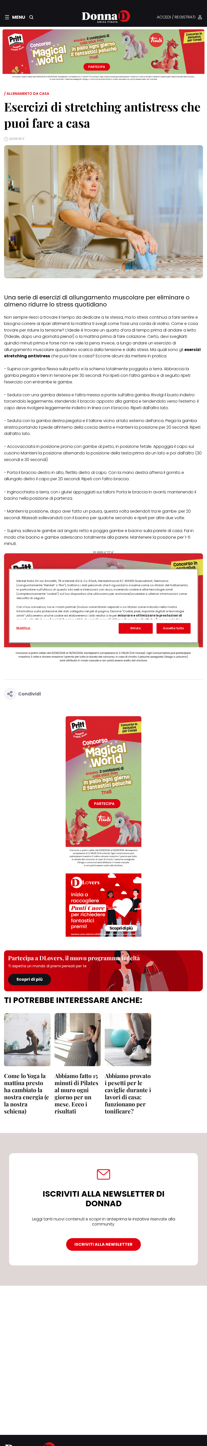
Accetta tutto (173, 628)
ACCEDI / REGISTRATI (176, 17)
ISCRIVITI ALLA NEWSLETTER (103, 1244)
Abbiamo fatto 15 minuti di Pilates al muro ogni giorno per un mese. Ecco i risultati (76, 1093)
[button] (15, 17)
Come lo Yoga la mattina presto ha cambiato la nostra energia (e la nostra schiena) (26, 1093)
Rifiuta (136, 628)
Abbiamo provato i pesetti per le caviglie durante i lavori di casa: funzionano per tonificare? (128, 1093)
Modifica (23, 628)
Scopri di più (29, 979)
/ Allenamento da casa (26, 93)
